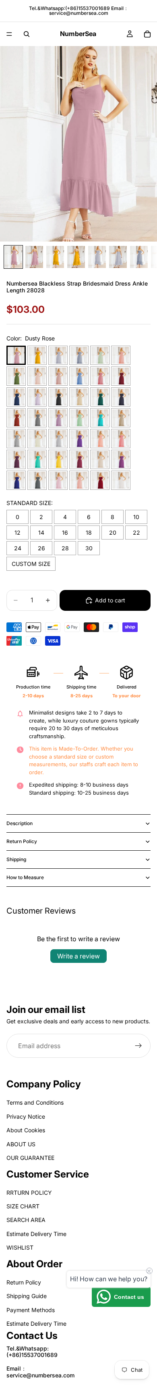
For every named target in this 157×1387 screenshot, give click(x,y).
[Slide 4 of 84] (76, 257)
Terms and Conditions (35, 1102)
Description (19, 823)
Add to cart (110, 600)
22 (136, 532)
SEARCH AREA (25, 1219)
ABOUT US (20, 1143)
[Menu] (9, 34)
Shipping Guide (26, 1295)
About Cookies (25, 1130)
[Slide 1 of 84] (13, 257)
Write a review (78, 956)
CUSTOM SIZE (31, 563)
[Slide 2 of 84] (34, 257)
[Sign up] (138, 1046)
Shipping (16, 859)
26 (41, 548)
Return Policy (21, 841)
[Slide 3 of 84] (55, 257)
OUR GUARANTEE (30, 1157)
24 (17, 548)
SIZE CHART (22, 1206)
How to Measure (25, 877)
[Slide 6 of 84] (118, 257)
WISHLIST (19, 1247)
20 (112, 532)
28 (65, 548)
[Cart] (147, 34)
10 (136, 516)
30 (89, 548)
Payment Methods (30, 1309)
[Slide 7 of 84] (139, 257)
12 (17, 532)
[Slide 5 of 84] (97, 257)
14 (41, 532)
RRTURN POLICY (29, 1192)
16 (65, 532)
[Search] (26, 34)
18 (89, 532)
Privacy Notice (25, 1116)
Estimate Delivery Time (36, 1233)
